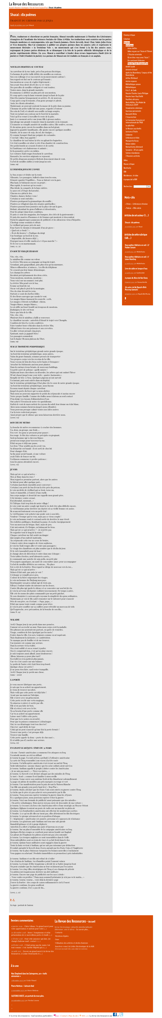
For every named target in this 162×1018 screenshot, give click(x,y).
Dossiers (17, 7)
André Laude (130, 66)
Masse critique (129, 164)
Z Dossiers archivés (133, 156)
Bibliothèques (131, 87)
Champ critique (129, 35)
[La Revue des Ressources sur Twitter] (121, 1016)
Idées (126, 160)
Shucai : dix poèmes (132, 222)
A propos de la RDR (130, 179)
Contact (64, 1016)
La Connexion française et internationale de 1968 (135, 121)
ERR (125, 172)
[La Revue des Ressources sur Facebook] (115, 1016)
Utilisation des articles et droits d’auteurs (71, 943)
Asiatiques (25, 7)
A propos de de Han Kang (136, 278)
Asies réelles (132, 48)
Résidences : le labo (131, 175)
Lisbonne (129, 135)
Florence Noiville (142, 282)
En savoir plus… (82, 929)
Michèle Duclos (141, 252)
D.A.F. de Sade (131, 90)
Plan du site (73, 1016)
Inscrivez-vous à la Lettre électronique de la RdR (74, 946)
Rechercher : (128, 186)
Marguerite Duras (132, 141)
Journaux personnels (133, 111)
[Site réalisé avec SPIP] (56, 1016)
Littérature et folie (132, 138)
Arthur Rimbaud (132, 78)
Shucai (31, 25)
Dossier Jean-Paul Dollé (134, 96)
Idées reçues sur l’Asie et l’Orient (140, 51)
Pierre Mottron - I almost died (22, 986)
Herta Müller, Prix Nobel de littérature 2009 (135, 103)
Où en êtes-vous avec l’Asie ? (138, 57)
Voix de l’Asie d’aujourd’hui (39, 7)
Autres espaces (131, 81)
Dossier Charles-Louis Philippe (137, 93)
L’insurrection (131, 117)
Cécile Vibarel (31, 980)
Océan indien (130, 144)
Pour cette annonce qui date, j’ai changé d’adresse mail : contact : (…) (30, 940)
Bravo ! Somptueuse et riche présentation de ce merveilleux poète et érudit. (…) (31, 933)
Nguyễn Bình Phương (144, 294)
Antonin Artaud (131, 69)
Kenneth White (131, 114)
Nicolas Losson (33, 1000)
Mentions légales (61, 936)
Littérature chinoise (140, 204)
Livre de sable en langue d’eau (136, 268)
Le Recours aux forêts (133, 128)
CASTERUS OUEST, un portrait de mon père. (27, 996)
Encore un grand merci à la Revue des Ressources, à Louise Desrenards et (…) (32, 952)
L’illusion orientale (135, 54)
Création (127, 39)
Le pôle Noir (130, 125)
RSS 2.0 (84, 1016)
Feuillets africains (132, 99)
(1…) (146, 215)
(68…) (128, 237)
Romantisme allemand (134, 147)
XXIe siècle (137, 208)
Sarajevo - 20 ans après (134, 150)
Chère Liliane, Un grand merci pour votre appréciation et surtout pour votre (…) (32, 927)
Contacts (58, 932)
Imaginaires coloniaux (134, 108)
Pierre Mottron (32, 990)
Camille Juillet (141, 273)
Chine (128, 204)
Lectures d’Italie (132, 131)
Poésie (128, 208)
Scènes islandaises (133, 153)
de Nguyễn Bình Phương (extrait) (135, 288)
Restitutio (127, 168)
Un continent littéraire (136, 60)
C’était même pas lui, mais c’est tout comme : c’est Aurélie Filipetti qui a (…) (30, 946)
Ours (57, 939)
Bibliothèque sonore (133, 84)
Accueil (11, 7)
